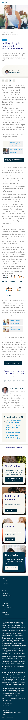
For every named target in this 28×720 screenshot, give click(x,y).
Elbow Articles (5, 612)
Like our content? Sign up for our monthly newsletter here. (12, 363)
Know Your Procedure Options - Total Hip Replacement (13, 427)
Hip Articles (5, 603)
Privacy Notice (5, 708)
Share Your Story (6, 595)
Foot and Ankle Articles (8, 607)
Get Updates (11, 510)
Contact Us (5, 583)
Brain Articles (5, 614)
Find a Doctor (11, 568)
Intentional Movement (13, 433)
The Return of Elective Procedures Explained (13, 421)
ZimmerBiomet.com (7, 703)
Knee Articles (5, 605)
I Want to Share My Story (14, 479)
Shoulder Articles (6, 610)
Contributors (5, 580)
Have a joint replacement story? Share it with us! (13, 160)
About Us (10, 539)
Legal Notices (5, 705)
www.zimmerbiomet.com (10, 666)
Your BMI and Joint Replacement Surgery (13, 437)
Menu (25, 2)
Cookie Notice (5, 710)
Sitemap (4, 714)
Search (21, 2)
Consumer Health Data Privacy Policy (11, 712)
